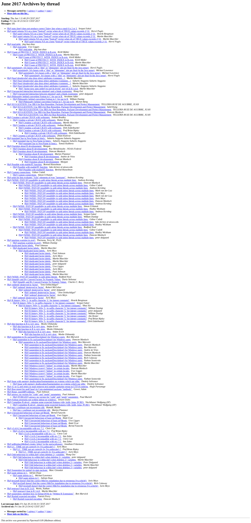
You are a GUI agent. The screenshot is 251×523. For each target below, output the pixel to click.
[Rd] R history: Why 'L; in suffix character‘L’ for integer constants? (55, 321)
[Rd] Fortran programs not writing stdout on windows (32, 399)
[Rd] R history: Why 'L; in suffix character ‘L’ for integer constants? (38, 300)
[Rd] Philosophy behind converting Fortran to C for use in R (35, 96)
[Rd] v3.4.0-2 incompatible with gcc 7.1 (25, 428)
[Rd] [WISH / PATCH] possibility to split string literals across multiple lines (42, 180)
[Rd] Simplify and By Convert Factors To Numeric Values (34, 279)
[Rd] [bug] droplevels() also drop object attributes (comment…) (36, 78)
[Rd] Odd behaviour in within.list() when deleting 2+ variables (36, 454)
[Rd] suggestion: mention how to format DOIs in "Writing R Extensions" (40, 494)
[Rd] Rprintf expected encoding (22, 496)
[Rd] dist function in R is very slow (23, 324)
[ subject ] (31, 11)
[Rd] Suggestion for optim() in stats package (27, 470)
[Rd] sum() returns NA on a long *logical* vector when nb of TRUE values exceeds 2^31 (48, 31)
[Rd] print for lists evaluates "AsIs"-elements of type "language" (36, 177)
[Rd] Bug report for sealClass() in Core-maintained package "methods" (39, 389)
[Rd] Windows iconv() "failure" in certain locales (47, 365)
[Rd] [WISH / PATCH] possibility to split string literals (32, 277)
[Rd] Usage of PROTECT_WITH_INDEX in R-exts (32, 52)
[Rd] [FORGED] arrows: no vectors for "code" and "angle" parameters (46, 397)
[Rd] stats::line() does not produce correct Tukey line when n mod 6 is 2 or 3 (42, 28)
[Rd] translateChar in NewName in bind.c (26, 138)
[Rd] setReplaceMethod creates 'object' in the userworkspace (35, 444)
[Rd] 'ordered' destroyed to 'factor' (23, 284)
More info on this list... (18, 13)
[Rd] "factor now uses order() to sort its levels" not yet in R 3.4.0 (48, 88)
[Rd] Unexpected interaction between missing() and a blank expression (39, 91)
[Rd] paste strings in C (17, 473)
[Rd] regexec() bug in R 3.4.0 (21, 488)
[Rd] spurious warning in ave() (21, 240)
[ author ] (41, 11)
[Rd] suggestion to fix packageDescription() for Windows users (36, 337)
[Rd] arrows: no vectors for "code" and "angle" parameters (34, 394)
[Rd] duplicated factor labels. (20, 245)
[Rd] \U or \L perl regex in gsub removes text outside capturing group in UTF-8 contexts (47, 386)
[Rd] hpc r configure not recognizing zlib (26, 407)
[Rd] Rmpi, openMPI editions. (21, 392)
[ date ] (49, 11)
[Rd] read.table (14, 44)
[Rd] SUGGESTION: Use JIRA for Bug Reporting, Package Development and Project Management (53, 104)
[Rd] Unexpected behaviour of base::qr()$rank (28, 412)
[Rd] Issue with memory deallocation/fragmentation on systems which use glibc (43, 381)
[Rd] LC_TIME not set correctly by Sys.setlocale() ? (31, 446)
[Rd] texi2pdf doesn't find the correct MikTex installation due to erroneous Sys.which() (47, 480)
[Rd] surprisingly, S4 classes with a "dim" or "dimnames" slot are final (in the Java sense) (48, 68)
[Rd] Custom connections (19, 172)
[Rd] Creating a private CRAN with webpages (28, 117)
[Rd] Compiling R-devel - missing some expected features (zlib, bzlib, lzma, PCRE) (45, 402)
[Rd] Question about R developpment (24, 146)
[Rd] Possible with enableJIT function (24, 164)
